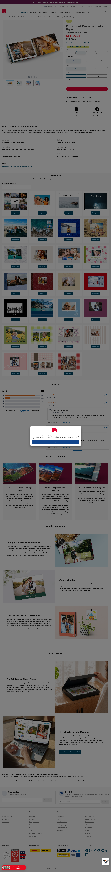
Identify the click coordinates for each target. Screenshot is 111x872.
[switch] (105, 863)
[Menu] (108, 859)
